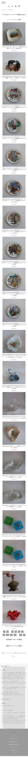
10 (7, 634)
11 (11, 634)
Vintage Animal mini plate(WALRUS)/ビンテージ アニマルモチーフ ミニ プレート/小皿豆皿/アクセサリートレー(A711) (14, 200)
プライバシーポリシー (14, 747)
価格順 (15, 19)
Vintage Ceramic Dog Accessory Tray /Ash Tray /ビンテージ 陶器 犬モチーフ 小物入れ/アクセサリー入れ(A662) (14, 387)
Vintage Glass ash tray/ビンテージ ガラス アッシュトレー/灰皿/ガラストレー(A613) (14, 506)
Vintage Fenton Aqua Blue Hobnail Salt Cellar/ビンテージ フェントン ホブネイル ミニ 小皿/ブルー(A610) (14, 566)
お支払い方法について (14, 738)
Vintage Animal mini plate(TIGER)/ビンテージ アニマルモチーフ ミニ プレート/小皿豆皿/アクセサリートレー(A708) (14, 294)
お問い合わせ (14, 750)
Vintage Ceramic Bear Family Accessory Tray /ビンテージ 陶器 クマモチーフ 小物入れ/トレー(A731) (14, 77)
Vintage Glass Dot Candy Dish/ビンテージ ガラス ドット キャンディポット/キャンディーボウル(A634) (14, 417)
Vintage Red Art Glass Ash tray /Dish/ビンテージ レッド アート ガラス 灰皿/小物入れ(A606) (14, 625)
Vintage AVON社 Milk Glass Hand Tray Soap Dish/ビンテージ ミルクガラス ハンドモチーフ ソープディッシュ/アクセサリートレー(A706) (14, 356)
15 (20, 634)
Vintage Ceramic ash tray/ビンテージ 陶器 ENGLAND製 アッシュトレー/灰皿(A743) (14, 47)
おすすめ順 (9, 19)
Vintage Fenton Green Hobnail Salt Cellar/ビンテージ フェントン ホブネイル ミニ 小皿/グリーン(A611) (14, 535)
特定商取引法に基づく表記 (14, 744)
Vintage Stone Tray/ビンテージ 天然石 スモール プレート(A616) (14, 446)
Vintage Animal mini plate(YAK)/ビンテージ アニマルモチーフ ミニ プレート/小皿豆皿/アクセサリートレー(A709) (14, 263)
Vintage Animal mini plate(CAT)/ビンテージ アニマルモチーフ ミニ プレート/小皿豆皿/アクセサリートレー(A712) (14, 169)
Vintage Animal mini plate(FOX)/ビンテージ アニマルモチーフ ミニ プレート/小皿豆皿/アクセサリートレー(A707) (14, 325)
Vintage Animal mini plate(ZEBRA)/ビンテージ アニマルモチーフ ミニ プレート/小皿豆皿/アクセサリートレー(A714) (14, 107)
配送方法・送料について (14, 741)
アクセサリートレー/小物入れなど (7, 9)
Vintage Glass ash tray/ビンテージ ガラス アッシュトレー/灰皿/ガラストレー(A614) (14, 476)
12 (15, 634)
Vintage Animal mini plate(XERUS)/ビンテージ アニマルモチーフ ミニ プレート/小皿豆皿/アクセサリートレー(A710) (14, 232)
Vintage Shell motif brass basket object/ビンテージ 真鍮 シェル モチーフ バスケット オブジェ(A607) (14, 596)
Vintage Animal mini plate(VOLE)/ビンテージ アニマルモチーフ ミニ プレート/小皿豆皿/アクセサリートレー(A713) (14, 138)
